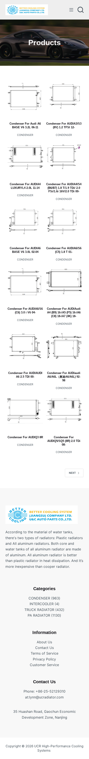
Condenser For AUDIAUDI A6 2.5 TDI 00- (25, 374)
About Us (44, 642)
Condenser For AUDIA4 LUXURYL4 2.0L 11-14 (25, 186)
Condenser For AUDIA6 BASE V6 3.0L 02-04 (25, 250)
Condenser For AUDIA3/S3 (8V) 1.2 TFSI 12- (63, 125)
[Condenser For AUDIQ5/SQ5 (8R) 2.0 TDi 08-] (63, 410)
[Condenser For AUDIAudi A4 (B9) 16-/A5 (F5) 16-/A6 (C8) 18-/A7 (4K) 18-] (63, 281)
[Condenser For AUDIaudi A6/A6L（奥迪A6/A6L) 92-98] (63, 346)
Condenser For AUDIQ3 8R (25, 437)
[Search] (81, 10)
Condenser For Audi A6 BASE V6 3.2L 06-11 (25, 125)
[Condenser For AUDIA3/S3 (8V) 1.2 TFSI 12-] (63, 96)
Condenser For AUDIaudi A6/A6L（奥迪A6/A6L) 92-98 (63, 376)
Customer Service (44, 665)
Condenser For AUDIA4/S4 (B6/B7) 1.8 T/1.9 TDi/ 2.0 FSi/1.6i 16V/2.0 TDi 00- (63, 188)
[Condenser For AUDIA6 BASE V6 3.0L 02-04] (25, 221)
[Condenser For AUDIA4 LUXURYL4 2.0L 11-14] (25, 157)
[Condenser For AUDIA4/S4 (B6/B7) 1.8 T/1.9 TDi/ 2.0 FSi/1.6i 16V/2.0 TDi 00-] (63, 157)
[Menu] (71, 10)
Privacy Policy (44, 659)
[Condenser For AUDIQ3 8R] (25, 410)
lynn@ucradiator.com (46, 697)
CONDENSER (25, 135)
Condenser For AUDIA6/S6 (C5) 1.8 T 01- (63, 250)
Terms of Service (44, 653)
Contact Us (44, 647)
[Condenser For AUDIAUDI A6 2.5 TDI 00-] (25, 346)
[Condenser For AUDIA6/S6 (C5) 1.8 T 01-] (63, 221)
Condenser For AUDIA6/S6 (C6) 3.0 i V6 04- (25, 310)
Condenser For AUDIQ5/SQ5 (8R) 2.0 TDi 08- (63, 441)
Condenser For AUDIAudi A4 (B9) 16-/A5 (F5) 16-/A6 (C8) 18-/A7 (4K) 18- (64, 312)
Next (72, 472)
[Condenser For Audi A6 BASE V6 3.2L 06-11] (25, 96)
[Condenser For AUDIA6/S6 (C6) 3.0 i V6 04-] (25, 281)
